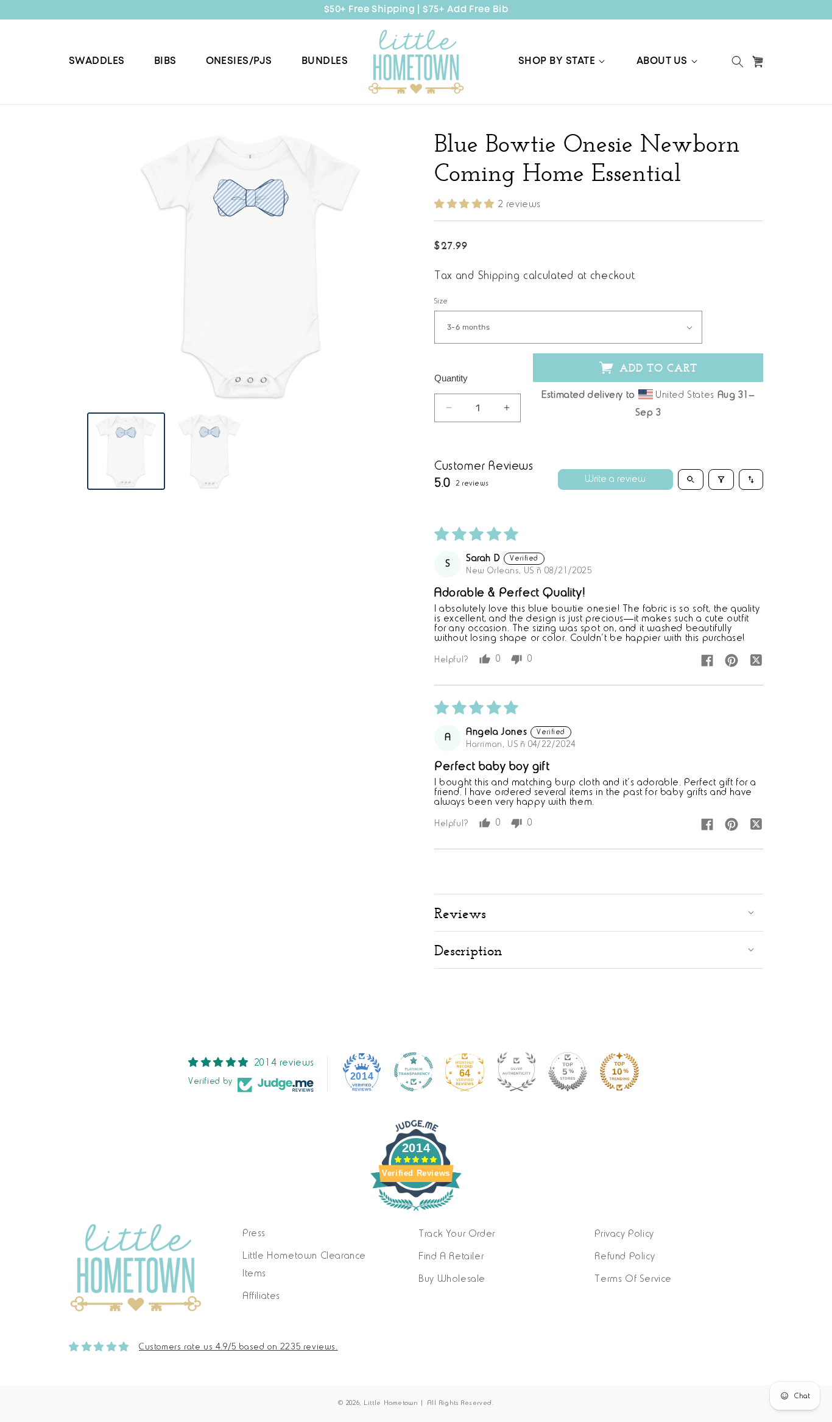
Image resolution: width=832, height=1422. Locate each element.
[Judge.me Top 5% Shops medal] (567, 1071)
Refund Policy (624, 1257)
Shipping (499, 276)
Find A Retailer (451, 1257)
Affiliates (261, 1296)
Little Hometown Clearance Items (304, 1265)
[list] (251, 266)
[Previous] (105, 266)
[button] (562, 61)
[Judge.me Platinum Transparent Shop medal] (413, 1071)
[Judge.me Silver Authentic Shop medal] (516, 1071)
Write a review (615, 479)
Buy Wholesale (451, 1279)
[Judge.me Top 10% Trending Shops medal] (619, 1071)
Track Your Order (456, 1234)
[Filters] (721, 479)
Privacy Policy (624, 1234)
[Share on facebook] (707, 661)
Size (441, 301)
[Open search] (690, 479)
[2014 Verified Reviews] (416, 1214)
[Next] (398, 266)
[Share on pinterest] (731, 662)
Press (254, 1234)
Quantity (451, 378)
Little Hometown (391, 1403)
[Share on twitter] (756, 661)
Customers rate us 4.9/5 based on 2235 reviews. (238, 1347)
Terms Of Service (633, 1279)
